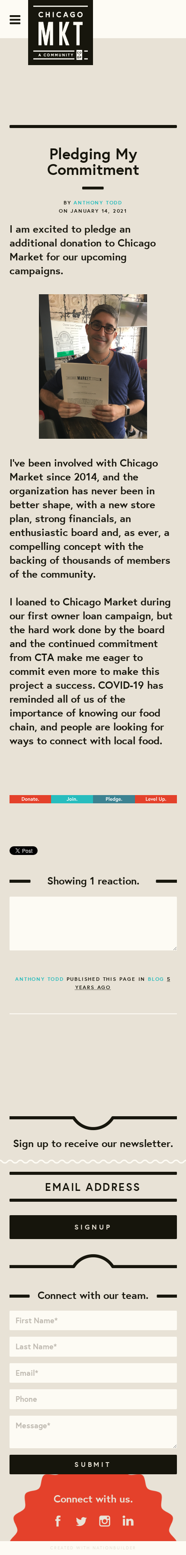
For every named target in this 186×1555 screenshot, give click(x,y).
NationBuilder (114, 1548)
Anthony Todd (98, 202)
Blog (156, 979)
